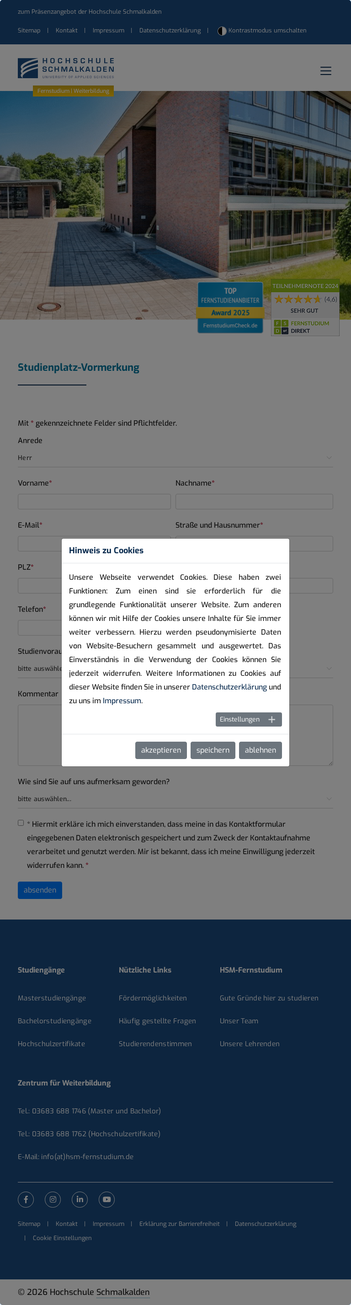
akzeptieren (161, 750)
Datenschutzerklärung (229, 687)
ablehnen (260, 750)
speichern (213, 750)
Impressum (122, 701)
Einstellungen (240, 719)
